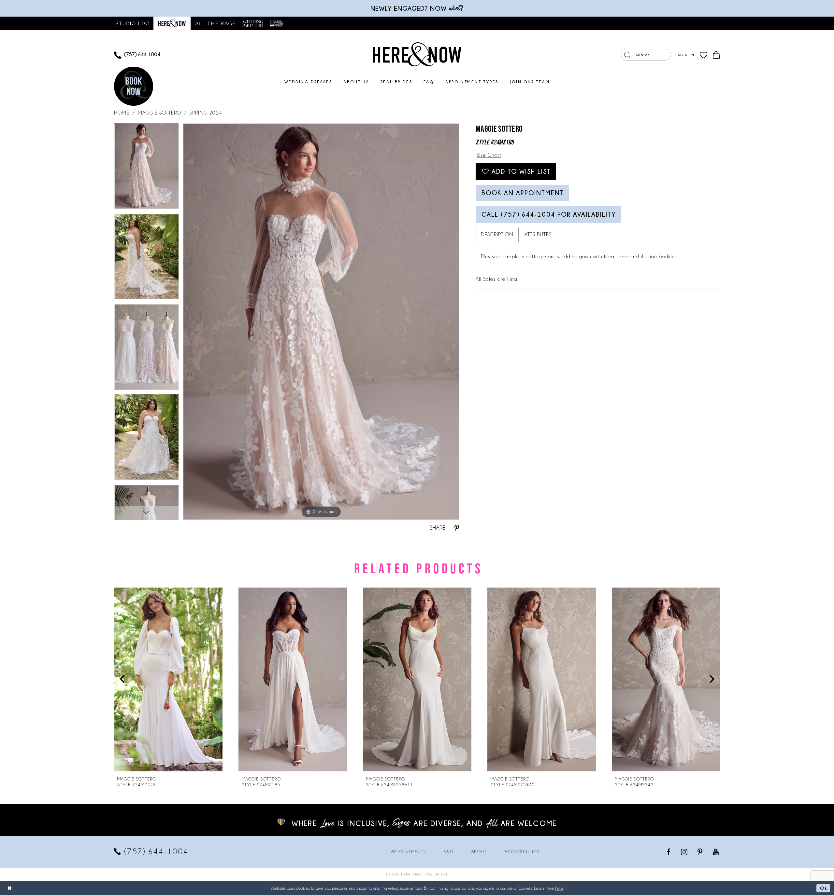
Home (121, 112)
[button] (686, 54)
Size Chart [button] (489, 155)
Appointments (408, 851)
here (559, 888)
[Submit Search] (627, 55)
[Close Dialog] (10, 888)
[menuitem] (137, 55)
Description (497, 234)
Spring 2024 (206, 112)
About (479, 851)
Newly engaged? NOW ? (417, 8)
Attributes (538, 234)
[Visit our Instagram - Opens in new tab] (685, 852)
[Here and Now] (417, 54)
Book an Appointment (523, 193)
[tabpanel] (146, 168)
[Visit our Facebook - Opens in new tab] (669, 852)
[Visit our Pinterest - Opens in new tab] (700, 852)
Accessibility (522, 851)
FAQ (448, 851)
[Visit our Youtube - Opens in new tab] (716, 852)
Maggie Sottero (159, 112)
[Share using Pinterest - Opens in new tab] (456, 528)
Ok (823, 887)
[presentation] (168, 679)
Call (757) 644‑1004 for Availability (549, 214)
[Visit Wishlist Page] (703, 55)
